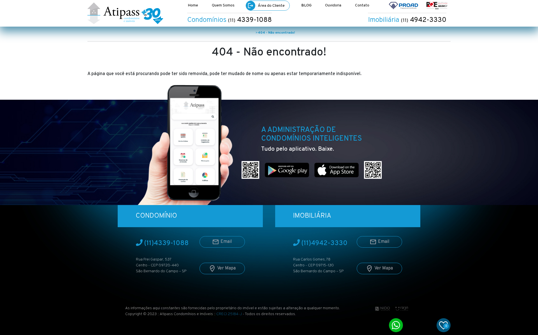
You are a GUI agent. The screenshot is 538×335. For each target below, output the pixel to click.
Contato (362, 5)
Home (193, 5)
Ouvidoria (333, 5)
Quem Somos (223, 5)
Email (226, 242)
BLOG (306, 5)
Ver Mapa (226, 268)
